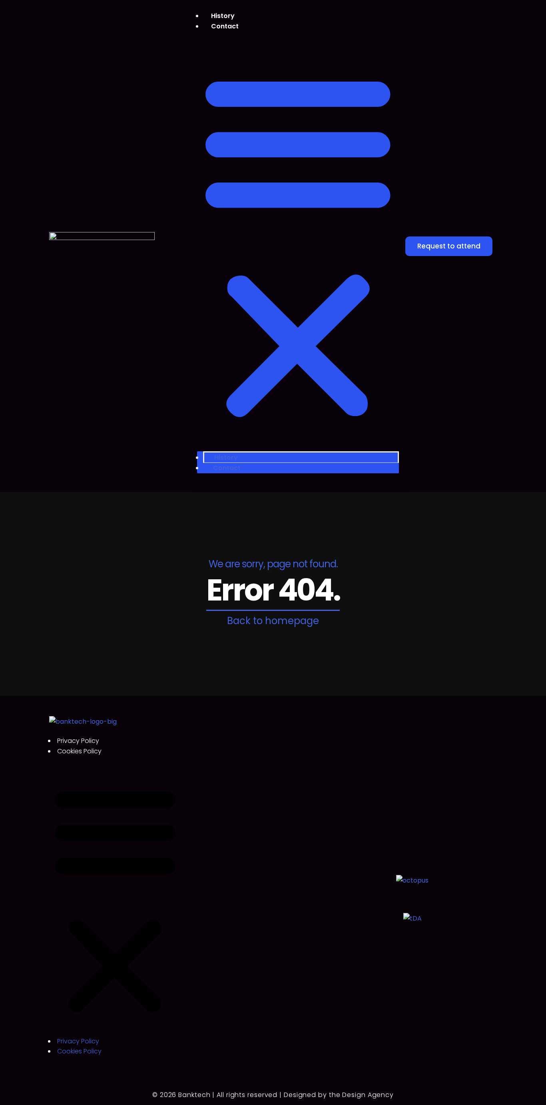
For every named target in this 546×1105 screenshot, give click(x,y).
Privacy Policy (78, 740)
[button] (298, 245)
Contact (225, 26)
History (226, 457)
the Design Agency (361, 1094)
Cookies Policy (79, 751)
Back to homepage (273, 620)
